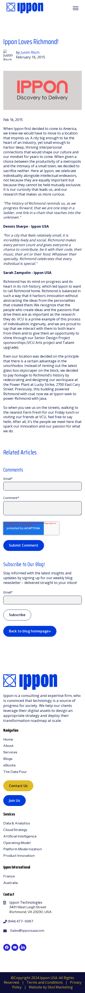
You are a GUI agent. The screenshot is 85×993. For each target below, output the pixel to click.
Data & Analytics (16, 823)
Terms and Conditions (45, 982)
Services (10, 752)
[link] (25, 7)
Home (8, 739)
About (8, 745)
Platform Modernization (22, 849)
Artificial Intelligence (20, 836)
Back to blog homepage (30, 631)
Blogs (7, 758)
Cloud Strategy (15, 829)
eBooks (9, 765)
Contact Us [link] (18, 785)
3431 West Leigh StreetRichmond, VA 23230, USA (30, 909)
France (9, 876)
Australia (10, 882)
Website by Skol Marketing (51, 987)
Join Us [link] (14, 800)
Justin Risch (30, 52)
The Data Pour (15, 771)
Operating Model (17, 842)
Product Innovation (19, 855)
